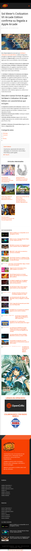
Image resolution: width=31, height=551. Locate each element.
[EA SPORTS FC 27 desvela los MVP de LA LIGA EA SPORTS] (11, 346)
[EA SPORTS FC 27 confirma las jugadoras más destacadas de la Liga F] (5, 325)
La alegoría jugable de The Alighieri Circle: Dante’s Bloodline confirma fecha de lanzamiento (19, 282)
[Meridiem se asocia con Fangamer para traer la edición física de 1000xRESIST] (5, 249)
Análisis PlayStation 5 (6, 485)
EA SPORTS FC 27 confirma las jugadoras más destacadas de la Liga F (19, 322)
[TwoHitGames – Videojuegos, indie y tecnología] (5, 8)
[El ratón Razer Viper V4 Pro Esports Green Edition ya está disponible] (5, 290)
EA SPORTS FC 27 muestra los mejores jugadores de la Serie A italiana (19, 310)
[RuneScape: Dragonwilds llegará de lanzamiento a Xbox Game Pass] (7, 315)
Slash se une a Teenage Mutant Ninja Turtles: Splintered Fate (19, 239)
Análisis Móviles (5, 495)
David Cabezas (5, 28)
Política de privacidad (25, 546)
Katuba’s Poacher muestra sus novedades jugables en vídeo (19, 293)
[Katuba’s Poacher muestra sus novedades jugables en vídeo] (6, 292)
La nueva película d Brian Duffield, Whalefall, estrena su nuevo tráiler (18, 335)
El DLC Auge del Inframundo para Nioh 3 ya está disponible (19, 304)
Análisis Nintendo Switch (7, 488)
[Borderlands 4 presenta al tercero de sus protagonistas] (8, 214)
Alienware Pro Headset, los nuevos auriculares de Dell (22, 179)
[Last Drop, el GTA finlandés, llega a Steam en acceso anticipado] (4, 263)
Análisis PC (4, 490)
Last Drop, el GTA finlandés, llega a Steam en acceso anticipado (19, 264)
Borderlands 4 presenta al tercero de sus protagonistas (7, 218)
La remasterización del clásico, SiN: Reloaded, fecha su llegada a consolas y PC (19, 298)
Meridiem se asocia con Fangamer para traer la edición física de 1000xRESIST (20, 245)
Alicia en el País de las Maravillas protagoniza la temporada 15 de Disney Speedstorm (22, 199)
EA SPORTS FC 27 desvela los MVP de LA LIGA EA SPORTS (25, 349)
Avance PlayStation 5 (6, 508)
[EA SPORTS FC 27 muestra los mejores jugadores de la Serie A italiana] (5, 313)
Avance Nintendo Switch (7, 511)
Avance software (5, 514)
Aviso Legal (17, 546)
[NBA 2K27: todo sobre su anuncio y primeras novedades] (5, 255)
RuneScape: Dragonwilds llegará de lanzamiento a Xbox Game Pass (21, 317)
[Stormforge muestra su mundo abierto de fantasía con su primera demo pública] (5, 278)
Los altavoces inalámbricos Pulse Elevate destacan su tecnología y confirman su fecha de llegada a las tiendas (19, 329)
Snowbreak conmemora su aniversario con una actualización (7, 179)
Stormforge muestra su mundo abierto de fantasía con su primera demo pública (19, 275)
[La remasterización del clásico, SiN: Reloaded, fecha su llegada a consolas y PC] (5, 301)
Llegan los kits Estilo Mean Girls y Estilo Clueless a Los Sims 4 (18, 268)
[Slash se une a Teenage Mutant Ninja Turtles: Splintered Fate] (5, 242)
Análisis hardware (5, 493)
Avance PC (4, 513)
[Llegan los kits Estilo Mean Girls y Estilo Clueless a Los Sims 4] (5, 271)
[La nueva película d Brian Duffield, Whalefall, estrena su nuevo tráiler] (5, 338)
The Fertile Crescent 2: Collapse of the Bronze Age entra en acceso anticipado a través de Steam (19, 259)
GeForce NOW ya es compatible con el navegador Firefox (19, 233)
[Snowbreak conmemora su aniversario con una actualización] (8, 175)
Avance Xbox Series (6, 509)
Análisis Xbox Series (6, 487)
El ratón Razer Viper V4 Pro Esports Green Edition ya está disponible (18, 287)
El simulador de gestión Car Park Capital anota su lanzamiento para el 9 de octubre (19, 342)
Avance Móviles (5, 518)
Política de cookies (13, 547)
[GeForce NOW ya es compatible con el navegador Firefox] (5, 236)
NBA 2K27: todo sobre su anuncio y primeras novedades (18, 252)
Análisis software (5, 492)
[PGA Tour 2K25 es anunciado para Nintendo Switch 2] (8, 194)
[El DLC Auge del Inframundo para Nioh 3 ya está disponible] (5, 307)
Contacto (20, 547)
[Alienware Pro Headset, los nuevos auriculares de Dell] (23, 175)
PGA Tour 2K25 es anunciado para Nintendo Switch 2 (6, 198)
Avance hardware (5, 516)
